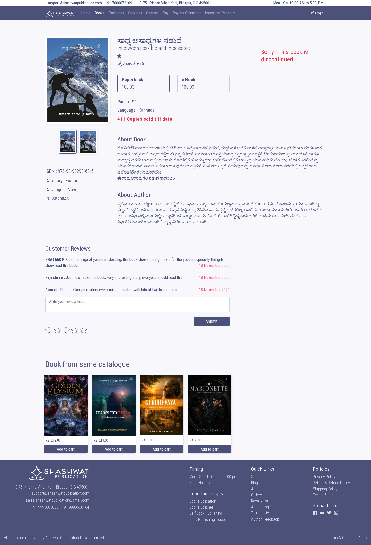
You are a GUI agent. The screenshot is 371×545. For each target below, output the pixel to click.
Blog (254, 482)
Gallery (256, 495)
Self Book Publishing (205, 513)
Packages (116, 13)
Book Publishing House (207, 519)
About (256, 488)
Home (86, 13)
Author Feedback (265, 519)
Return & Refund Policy (331, 482)
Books (99, 13)
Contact (152, 13)
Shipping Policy (325, 488)
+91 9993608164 (75, 507)
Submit (211, 321)
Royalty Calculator (187, 13)
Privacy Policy (324, 476)
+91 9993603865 (44, 507)
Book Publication (202, 501)
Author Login (261, 507)
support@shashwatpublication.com (74, 3)
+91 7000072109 (118, 3)
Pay (166, 13)
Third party (260, 513)
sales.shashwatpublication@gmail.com (57, 500)
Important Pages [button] (218, 13)
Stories (257, 476)
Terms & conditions (328, 495)
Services (135, 13)
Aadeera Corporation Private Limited (74, 537)
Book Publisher (201, 507)
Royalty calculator (265, 501)
